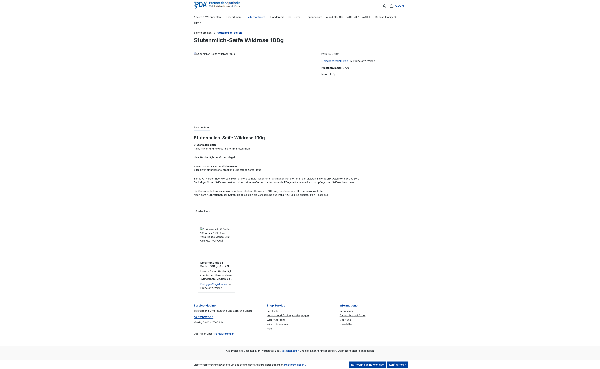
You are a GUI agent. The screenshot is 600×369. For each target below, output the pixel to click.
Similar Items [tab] (202, 211)
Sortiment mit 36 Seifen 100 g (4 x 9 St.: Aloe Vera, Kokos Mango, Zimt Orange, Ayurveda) (215, 264)
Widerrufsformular (278, 324)
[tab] (202, 127)
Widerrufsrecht (276, 319)
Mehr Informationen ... (295, 364)
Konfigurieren (397, 364)
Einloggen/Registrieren (334, 60)
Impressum (346, 311)
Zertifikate (272, 311)
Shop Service (276, 305)
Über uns (345, 319)
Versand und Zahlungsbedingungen (288, 315)
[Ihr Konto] (384, 6)
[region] (254, 85)
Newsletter (346, 324)
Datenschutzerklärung (353, 315)
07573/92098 (203, 317)
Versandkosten (290, 350)
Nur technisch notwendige (367, 364)
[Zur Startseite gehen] (217, 5)
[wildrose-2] (254, 85)
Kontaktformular (224, 333)
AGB (269, 328)
